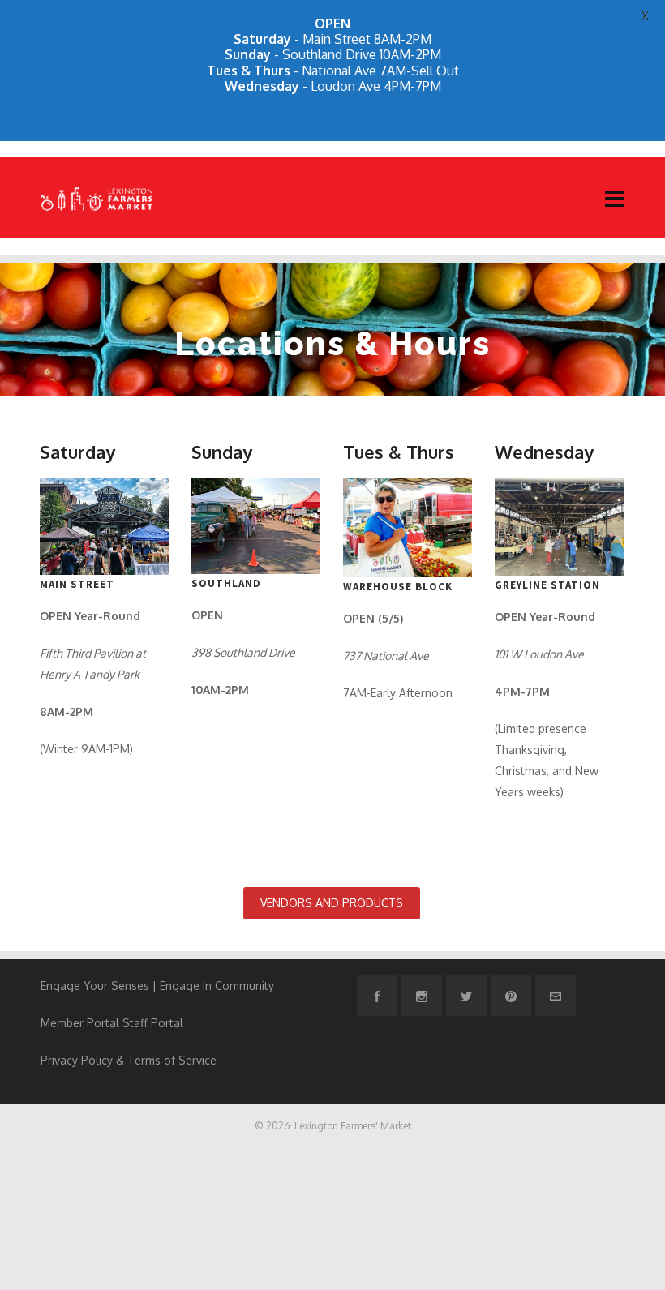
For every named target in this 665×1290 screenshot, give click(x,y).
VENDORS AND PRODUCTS (331, 904)
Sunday (221, 451)
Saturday (77, 451)
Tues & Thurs (398, 451)
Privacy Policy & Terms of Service (129, 1060)
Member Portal (80, 1023)
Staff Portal (152, 1023)
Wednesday (544, 451)
